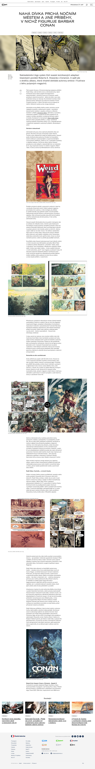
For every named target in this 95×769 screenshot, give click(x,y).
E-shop (12, 753)
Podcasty (13, 749)
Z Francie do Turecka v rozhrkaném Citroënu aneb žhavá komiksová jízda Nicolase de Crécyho (81, 722)
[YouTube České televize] (78, 737)
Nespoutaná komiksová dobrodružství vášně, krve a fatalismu (57, 721)
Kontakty (28, 757)
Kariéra (27, 751)
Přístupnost (34, 763)
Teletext (13, 747)
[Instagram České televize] (72, 737)
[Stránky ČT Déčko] (44, 745)
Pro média (28, 741)
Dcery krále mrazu (53, 118)
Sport (43, 1)
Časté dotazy (29, 755)
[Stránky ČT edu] (77, 745)
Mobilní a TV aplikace (15, 755)
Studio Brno (28, 745)
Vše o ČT (65, 1)
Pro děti (58, 1)
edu (61, 1)
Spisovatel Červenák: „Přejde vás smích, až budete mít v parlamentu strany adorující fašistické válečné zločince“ (35, 722)
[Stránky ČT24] (44, 741)
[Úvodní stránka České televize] (18, 736)
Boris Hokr (10, 76)
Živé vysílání (13, 743)
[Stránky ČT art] (58, 745)
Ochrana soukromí (26, 763)
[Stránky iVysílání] (77, 741)
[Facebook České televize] (75, 737)
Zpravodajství (38, 1)
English (20, 763)
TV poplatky (13, 745)
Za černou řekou (42, 112)
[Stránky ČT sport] (59, 741)
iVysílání (47, 1)
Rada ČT (27, 749)
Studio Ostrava (29, 747)
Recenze (39, 32)
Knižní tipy (60, 32)
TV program (52, 1)
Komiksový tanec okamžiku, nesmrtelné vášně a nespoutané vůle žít (11, 721)
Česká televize (31, 1)
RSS (83, 763)
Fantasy (50, 32)
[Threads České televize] (83, 737)
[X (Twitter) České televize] (80, 737)
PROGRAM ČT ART (77, 5)
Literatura (34, 32)
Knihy (55, 32)
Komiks (45, 32)
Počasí (12, 751)
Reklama (28, 743)
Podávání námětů (30, 753)
